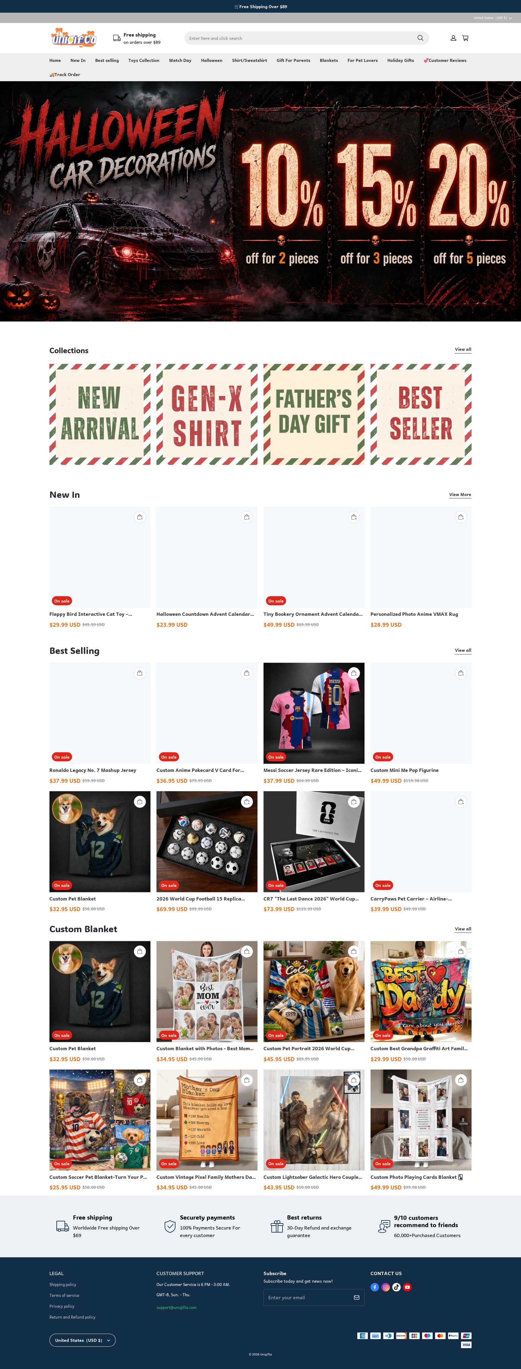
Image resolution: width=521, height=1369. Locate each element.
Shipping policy (62, 1284)
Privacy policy (61, 1306)
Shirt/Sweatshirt (249, 60)
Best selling (107, 60)
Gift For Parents (293, 60)
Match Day (180, 60)
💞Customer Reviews (445, 60)
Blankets (329, 60)
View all (463, 349)
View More (460, 494)
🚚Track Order (64, 74)
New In (78, 60)
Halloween (212, 60)
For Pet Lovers (363, 60)
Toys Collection (143, 60)
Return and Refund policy (72, 1317)
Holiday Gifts (400, 60)
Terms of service (64, 1295)
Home (55, 60)
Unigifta (266, 1354)
